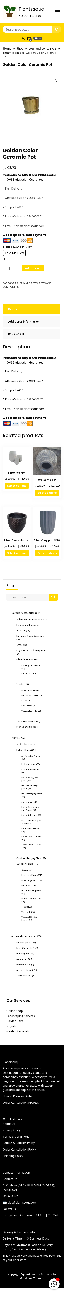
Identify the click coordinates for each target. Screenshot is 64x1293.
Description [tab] (16, 309)
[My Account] (23, 38)
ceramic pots (28, 283)
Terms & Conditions (16, 1137)
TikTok (40, 1215)
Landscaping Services (20, 1016)
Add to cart (33, 268)
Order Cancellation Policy (19, 1149)
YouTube (54, 1215)
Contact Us (10, 1179)
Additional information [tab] (24, 321)
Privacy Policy (11, 1130)
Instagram (10, 1215)
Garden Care (14, 1021)
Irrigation (13, 1026)
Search (12, 585)
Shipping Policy (13, 1156)
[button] (55, 80)
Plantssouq (31, 9)
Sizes (6, 247)
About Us (9, 1124)
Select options (16, 485)
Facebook (26, 1215)
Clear (6, 259)
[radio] (14, 253)
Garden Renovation (19, 1031)
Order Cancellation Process (21, 1103)
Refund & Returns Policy (19, 1143)
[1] (54, 1283)
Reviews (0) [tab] (16, 334)
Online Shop (14, 1011)
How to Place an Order (18, 1096)
